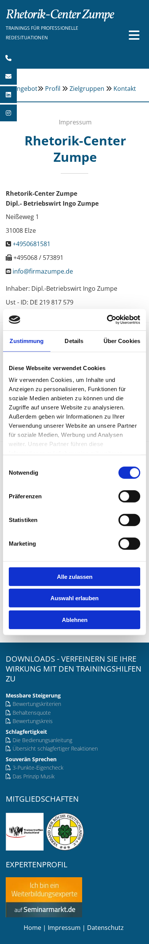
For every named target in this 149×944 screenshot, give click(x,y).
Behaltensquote (32, 712)
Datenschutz (106, 927)
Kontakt (124, 88)
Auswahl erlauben (74, 598)
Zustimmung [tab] (27, 340)
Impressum (64, 927)
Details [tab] (74, 340)
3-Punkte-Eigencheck (38, 767)
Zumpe (59, 15)
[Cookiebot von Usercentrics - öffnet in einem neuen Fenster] (107, 320)
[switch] (129, 496)
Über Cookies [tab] (122, 340)
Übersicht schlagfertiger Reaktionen (55, 748)
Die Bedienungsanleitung (42, 740)
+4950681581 (31, 244)
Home (32, 927)
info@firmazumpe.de (43, 271)
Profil (52, 88)
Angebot (25, 88)
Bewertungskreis (33, 721)
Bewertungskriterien (37, 703)
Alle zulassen (74, 576)
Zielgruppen (87, 88)
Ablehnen (74, 619)
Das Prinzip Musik (34, 776)
